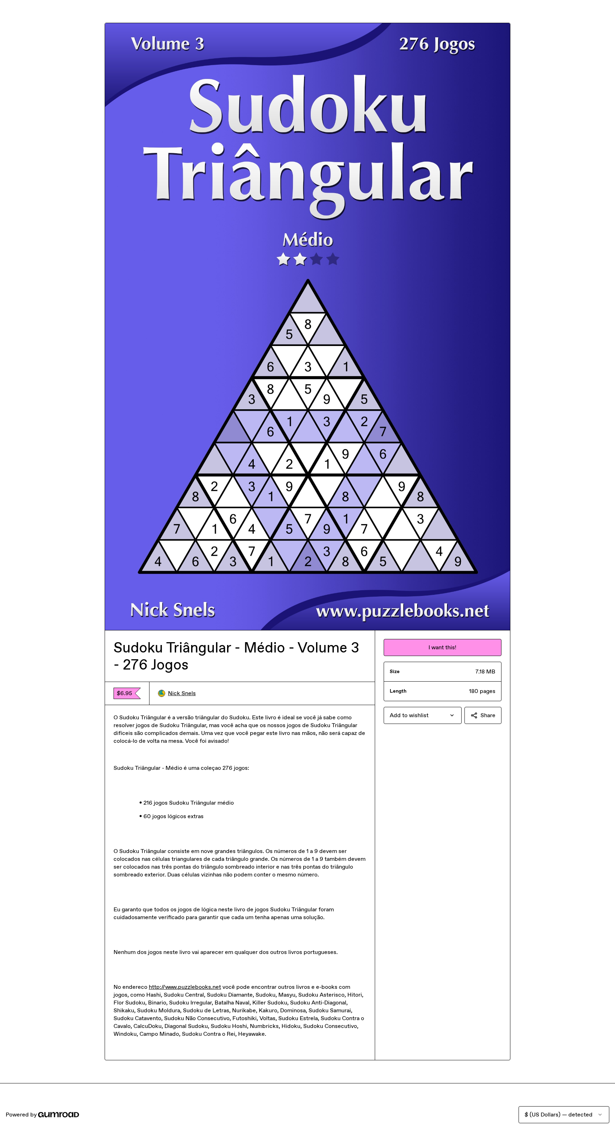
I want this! (442, 647)
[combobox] (423, 715)
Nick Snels (182, 693)
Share (487, 715)
